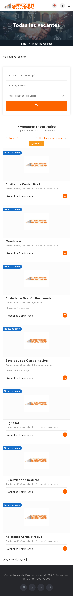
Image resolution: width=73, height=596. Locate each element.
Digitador (12, 423)
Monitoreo (13, 241)
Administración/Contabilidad (19, 188)
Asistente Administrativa (24, 536)
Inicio (23, 43)
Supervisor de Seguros (23, 480)
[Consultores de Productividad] (19, 6)
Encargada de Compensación (27, 360)
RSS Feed (37, 143)
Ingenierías (39, 302)
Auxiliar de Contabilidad (23, 184)
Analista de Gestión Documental (29, 298)
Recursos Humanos (43, 365)
